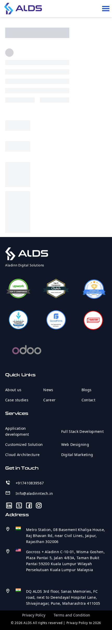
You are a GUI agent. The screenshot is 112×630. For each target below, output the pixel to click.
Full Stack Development (82, 431)
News (48, 389)
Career (49, 399)
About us (13, 389)
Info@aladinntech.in (34, 493)
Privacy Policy (33, 615)
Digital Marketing (77, 454)
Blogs (87, 389)
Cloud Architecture (22, 454)
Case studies (16, 399)
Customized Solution (24, 444)
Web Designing (75, 444)
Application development (17, 431)
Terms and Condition (72, 615)
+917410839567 (30, 483)
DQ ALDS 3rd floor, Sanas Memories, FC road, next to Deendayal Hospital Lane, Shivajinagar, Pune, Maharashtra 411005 (63, 597)
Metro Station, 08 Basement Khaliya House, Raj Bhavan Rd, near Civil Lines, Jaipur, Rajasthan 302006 (65, 535)
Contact (88, 399)
